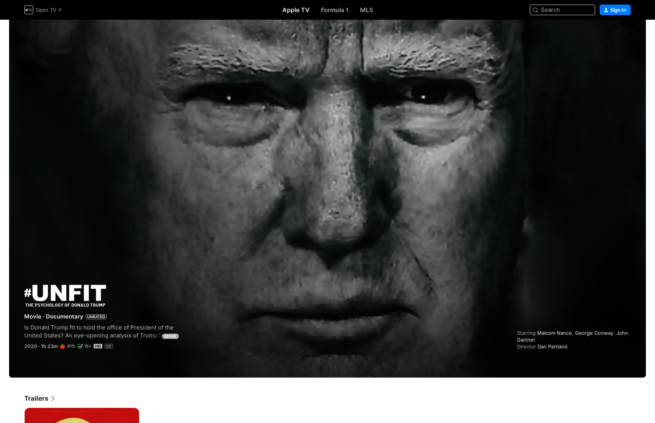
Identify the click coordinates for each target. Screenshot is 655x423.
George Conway (594, 333)
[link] (40, 398)
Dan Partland (552, 346)
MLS (366, 10)
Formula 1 (335, 10)
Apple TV (296, 10)
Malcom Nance (554, 333)
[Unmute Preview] (625, 35)
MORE (170, 336)
